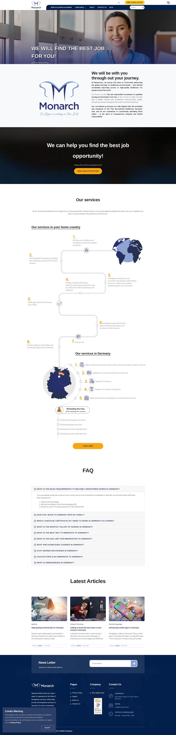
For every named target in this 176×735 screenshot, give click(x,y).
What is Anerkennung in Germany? (55, 563)
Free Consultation (134, 2)
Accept (48, 728)
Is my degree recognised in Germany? (57, 551)
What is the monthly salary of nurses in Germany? (65, 527)
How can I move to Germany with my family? (60, 515)
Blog (111, 7)
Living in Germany (76, 624)
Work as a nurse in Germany (61, 7)
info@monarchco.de (122, 707)
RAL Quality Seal (98, 693)
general (34, 624)
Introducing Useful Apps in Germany (124, 628)
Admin (40, 645)
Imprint (74, 696)
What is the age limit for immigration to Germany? (64, 539)
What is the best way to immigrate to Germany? (63, 533)
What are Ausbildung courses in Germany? (60, 545)
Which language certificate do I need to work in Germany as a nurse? (75, 521)
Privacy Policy (15, 723)
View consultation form (88, 171)
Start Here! (88, 446)
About (92, 7)
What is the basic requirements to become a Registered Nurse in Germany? (78, 489)
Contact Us (102, 7)
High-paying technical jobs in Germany (47, 628)
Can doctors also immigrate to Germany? (60, 557)
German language (115, 624)
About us (75, 700)
